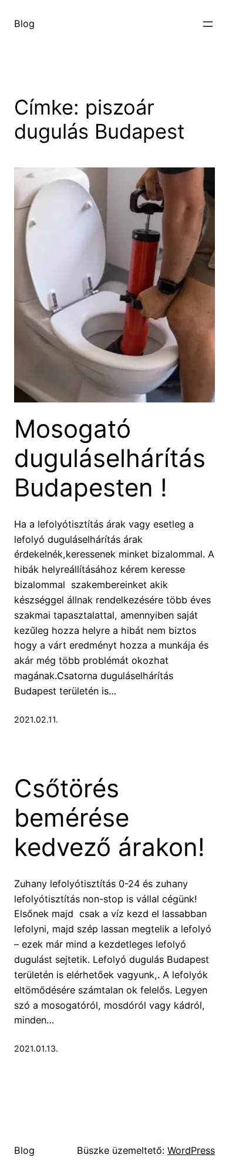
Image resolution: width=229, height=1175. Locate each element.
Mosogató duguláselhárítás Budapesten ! (110, 458)
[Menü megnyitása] (208, 24)
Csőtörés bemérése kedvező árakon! (109, 818)
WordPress (191, 1150)
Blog (24, 23)
